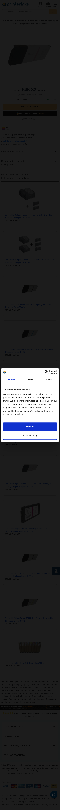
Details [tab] (30, 379)
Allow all (30, 426)
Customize (28, 435)
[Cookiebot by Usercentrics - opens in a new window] (44, 372)
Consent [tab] (11, 379)
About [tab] (49, 379)
